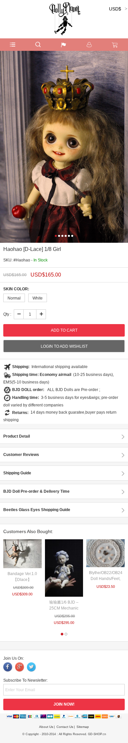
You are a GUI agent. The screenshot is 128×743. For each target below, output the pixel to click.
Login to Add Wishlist (64, 346)
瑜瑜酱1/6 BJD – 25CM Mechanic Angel (63, 608)
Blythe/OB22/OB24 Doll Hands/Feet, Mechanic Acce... (105, 578)
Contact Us (64, 727)
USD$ (115, 8)
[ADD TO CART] (22, 553)
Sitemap (82, 727)
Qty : (7, 314)
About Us (46, 727)
